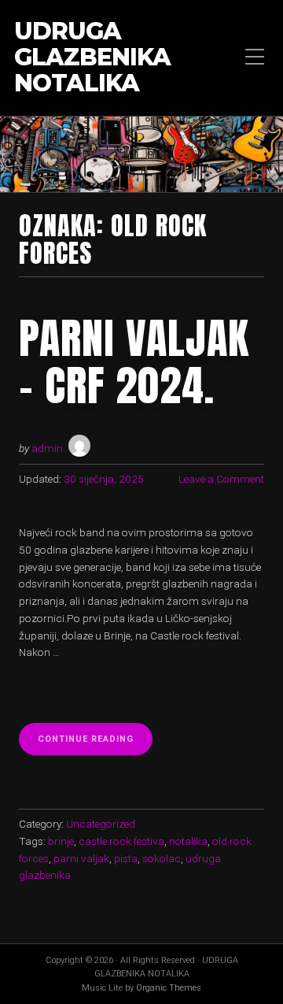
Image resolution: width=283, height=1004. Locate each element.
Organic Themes (168, 988)
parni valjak (81, 858)
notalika (188, 841)
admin (47, 448)
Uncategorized (100, 823)
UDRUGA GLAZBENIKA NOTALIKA (92, 58)
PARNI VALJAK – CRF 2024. (134, 361)
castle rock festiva (121, 841)
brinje (61, 841)
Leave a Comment (221, 478)
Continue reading (95, 744)
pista (126, 858)
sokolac (161, 858)
